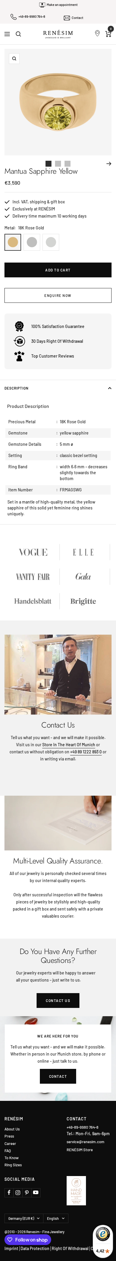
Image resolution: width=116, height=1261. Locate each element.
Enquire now (58, 295)
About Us (12, 1129)
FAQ (7, 1151)
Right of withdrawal (70, 1248)
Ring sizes (13, 1165)
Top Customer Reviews (52, 355)
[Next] (109, 164)
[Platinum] (31, 242)
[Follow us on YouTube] (35, 1192)
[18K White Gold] (51, 242)
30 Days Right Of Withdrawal (57, 341)
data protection (35, 1248)
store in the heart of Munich (68, 744)
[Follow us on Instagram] (17, 1192)
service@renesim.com (85, 1141)
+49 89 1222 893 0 (86, 751)
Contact (77, 18)
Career (10, 1144)
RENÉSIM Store (80, 1149)
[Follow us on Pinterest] (26, 1192)
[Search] (18, 34)
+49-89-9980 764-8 (31, 16)
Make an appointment (62, 5)
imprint (11, 1248)
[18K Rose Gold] (12, 242)
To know (11, 1158)
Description (16, 388)
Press (9, 1136)
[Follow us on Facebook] (8, 1192)
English (53, 1218)
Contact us (58, 1000)
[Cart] (108, 34)
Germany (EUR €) (21, 1218)
